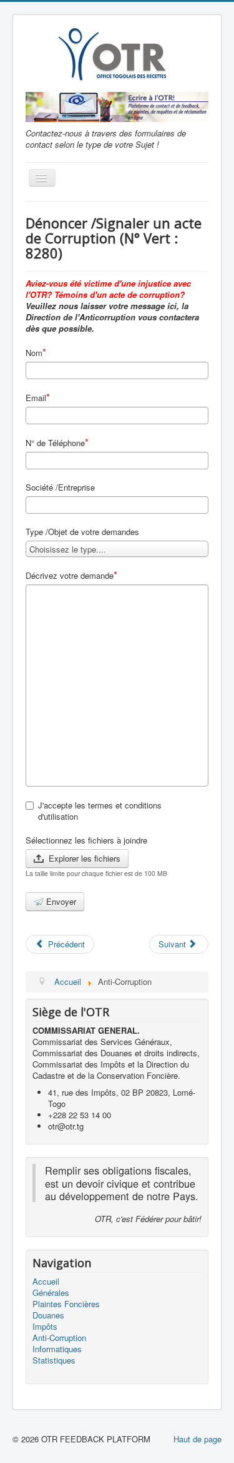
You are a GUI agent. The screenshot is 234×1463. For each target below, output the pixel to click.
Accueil (45, 1281)
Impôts (44, 1326)
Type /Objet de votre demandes (82, 532)
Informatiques (57, 1349)
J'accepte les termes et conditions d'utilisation (100, 811)
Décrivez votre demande (70, 575)
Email (36, 398)
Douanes (48, 1315)
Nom (34, 353)
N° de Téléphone (55, 443)
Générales (50, 1292)
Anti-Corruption (59, 1337)
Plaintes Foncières (66, 1304)
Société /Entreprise (60, 487)
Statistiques (54, 1360)
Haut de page (197, 1439)
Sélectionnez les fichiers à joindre (86, 840)
